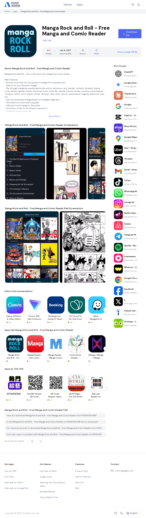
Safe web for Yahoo (14, 482)
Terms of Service (83, 476)
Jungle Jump (46, 476)
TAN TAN (46, 40)
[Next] (100, 163)
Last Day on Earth (48, 471)
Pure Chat (9, 476)
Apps (80, 4)
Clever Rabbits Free (49, 497)
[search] (132, 4)
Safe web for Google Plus (16, 488)
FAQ (77, 488)
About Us (79, 482)
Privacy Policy (81, 471)
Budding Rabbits (47, 491)
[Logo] (12, 4)
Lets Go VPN (10, 471)
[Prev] (10, 163)
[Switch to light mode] (138, 4)
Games (67, 4)
